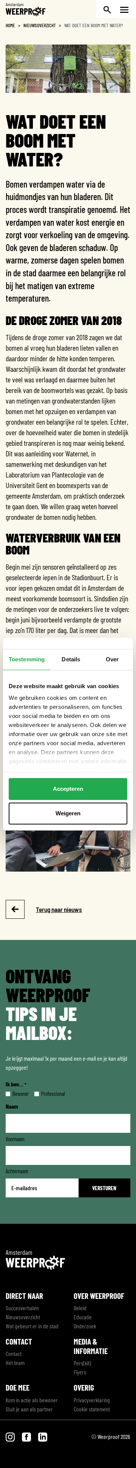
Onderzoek (85, 1325)
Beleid (80, 1307)
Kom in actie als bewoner (32, 1399)
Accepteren (68, 789)
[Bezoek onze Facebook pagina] (27, 1436)
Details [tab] (71, 659)
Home (10, 25)
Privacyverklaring (92, 1399)
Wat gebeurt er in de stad (32, 1325)
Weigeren (68, 813)
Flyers (80, 1372)
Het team (15, 1362)
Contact (14, 1353)
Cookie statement (92, 1409)
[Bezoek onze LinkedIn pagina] (42, 1436)
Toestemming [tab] (27, 659)
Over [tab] (112, 659)
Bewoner (14, 1093)
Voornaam (15, 1138)
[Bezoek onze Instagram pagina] (11, 1436)
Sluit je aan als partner (29, 1409)
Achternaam (17, 1171)
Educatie (83, 1316)
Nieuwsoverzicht (39, 25)
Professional (47, 1093)
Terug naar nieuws (59, 909)
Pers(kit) (82, 1362)
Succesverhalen (22, 1307)
